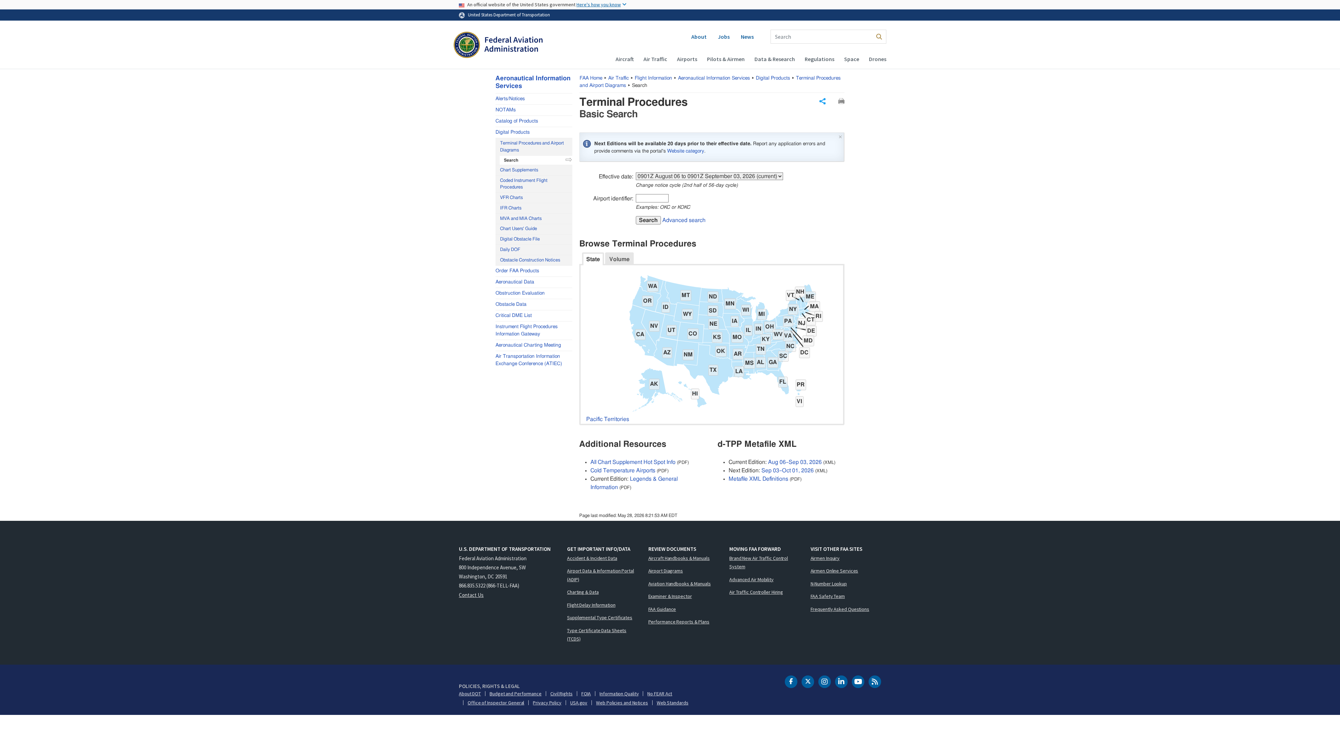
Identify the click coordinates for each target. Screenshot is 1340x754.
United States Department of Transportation (509, 14)
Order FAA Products (517, 270)
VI (799, 401)
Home (591, 78)
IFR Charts (510, 208)
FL (782, 382)
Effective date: (616, 176)
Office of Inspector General (496, 702)
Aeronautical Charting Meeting (528, 345)
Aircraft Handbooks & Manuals (679, 558)
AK (654, 384)
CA (640, 334)
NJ (801, 323)
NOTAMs (506, 110)
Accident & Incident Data (592, 558)
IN (758, 329)
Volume (619, 259)
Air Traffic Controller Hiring (756, 592)
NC (790, 346)
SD (713, 310)
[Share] (822, 101)
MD (808, 340)
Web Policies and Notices (622, 702)
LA (739, 371)
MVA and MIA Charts (521, 218)
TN (761, 349)
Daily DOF (510, 249)
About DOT (470, 693)
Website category (685, 151)
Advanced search (684, 220)
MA (814, 306)
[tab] (593, 258)
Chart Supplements (519, 170)
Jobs (724, 36)
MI (761, 314)
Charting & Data (583, 592)
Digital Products (773, 78)
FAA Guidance (662, 609)
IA (734, 321)
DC (804, 352)
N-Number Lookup (829, 584)
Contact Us (471, 595)
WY (687, 314)
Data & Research (774, 59)
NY (793, 309)
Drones (877, 59)
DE (811, 331)
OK (720, 351)
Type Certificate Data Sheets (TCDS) (596, 634)
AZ (667, 352)
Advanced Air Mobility (751, 579)
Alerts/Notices (510, 98)
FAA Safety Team (828, 596)
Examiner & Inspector (670, 596)
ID (666, 307)
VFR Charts (511, 197)
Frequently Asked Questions (840, 609)
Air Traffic (655, 59)
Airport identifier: (613, 198)
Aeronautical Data (515, 282)
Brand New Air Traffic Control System (758, 562)
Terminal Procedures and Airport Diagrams (532, 147)
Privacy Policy (547, 702)
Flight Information (653, 78)
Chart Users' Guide (518, 229)
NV (654, 326)
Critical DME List (514, 315)
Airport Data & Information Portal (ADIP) (600, 575)
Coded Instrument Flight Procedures (524, 184)
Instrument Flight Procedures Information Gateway (527, 330)
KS (717, 337)
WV (778, 334)
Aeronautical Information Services (714, 78)
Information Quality (619, 693)
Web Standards (672, 702)
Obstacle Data (511, 304)
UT (671, 330)
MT (686, 295)
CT (810, 320)
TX (713, 370)
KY (765, 339)
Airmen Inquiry (825, 558)
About (699, 36)
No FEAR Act (659, 693)
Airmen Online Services (834, 571)
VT (790, 295)
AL (760, 362)
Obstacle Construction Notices (530, 260)
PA (788, 321)
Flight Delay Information (591, 605)
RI (818, 316)
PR (801, 384)
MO (737, 337)
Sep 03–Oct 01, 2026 (787, 470)
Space (851, 59)
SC (783, 356)
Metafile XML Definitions (758, 479)
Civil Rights (561, 693)
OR (647, 301)
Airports (687, 59)
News (747, 36)
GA (773, 362)
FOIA (586, 693)
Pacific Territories (607, 419)
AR (738, 354)
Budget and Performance (516, 693)
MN (730, 303)
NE (713, 324)
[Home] (498, 46)
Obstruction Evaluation (520, 293)
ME (810, 297)
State (593, 259)
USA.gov (578, 702)
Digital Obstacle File (520, 239)
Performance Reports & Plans (678, 622)
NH (800, 292)
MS (749, 363)
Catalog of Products (517, 121)
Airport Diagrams (665, 571)
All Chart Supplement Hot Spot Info (633, 462)
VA (788, 336)
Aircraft (625, 59)
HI (695, 394)
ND (713, 297)
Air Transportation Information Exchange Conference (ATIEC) (529, 360)
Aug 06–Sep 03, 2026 (795, 462)
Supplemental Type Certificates (599, 617)
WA (652, 286)
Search (648, 220)
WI (745, 310)
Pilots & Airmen (726, 59)
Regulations (819, 59)
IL (748, 330)
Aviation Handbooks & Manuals (679, 584)
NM (688, 354)
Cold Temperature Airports (622, 470)
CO (692, 334)
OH (769, 327)
